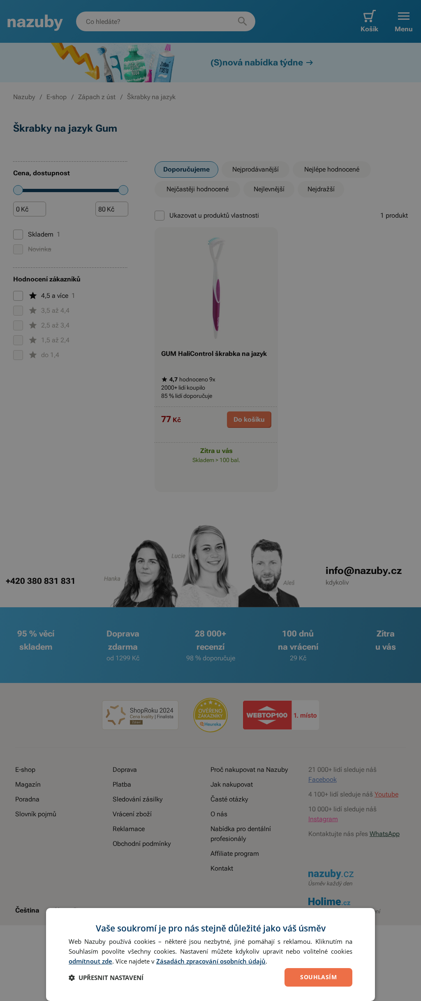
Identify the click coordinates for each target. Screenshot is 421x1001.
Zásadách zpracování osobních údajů (211, 961)
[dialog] (210, 954)
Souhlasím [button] (318, 977)
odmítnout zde (90, 961)
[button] (106, 977)
